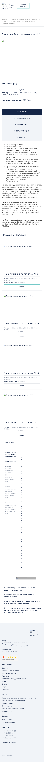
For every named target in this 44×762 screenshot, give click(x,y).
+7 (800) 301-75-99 (9, 731)
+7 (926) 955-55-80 (8, 735)
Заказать (22, 286)
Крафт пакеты (7, 706)
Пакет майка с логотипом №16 (21, 373)
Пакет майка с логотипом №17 (21, 422)
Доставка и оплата (9, 673)
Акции (4, 687)
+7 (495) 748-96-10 (8, 733)
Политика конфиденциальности (14, 679)
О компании (6, 668)
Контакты (5, 689)
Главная (4, 19)
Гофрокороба (7, 711)
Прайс (4, 681)
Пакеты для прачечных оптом (13, 709)
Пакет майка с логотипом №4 (21, 274)
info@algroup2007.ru (9, 738)
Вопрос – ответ (7, 720)
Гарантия (5, 676)
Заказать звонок (23, 6)
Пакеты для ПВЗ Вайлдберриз (13, 701)
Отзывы (4, 684)
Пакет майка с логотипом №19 (21, 323)
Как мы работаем (8, 722)
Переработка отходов (10, 671)
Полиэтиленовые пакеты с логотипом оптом (19, 698)
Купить (22, 90)
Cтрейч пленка (7, 703)
